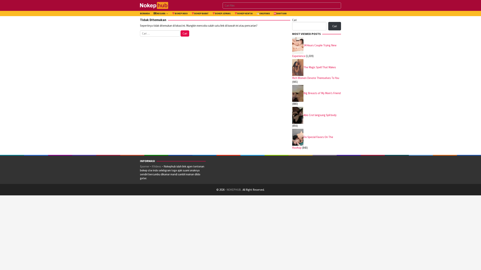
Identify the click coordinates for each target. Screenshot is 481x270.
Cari (294, 20)
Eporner (144, 166)
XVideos (156, 166)
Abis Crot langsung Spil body (320, 115)
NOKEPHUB (234, 189)
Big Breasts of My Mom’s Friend (322, 93)
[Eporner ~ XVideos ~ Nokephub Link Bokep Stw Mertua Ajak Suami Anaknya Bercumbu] (154, 5)
